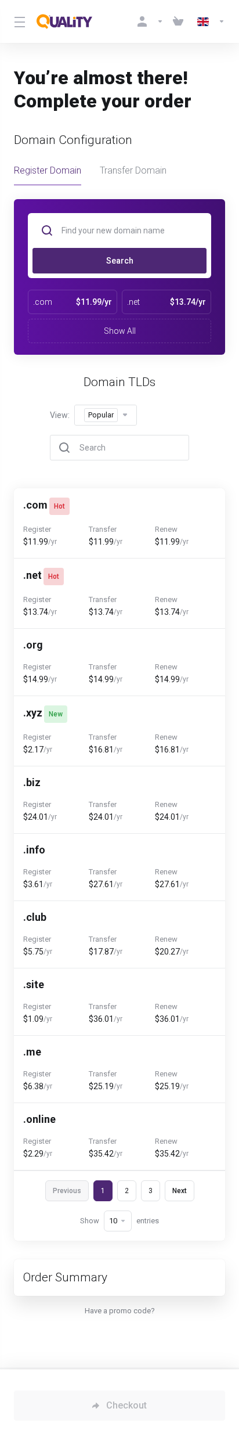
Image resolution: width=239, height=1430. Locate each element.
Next (179, 1191)
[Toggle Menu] (18, 21)
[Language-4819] (209, 21)
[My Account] (150, 21)
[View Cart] (180, 21)
